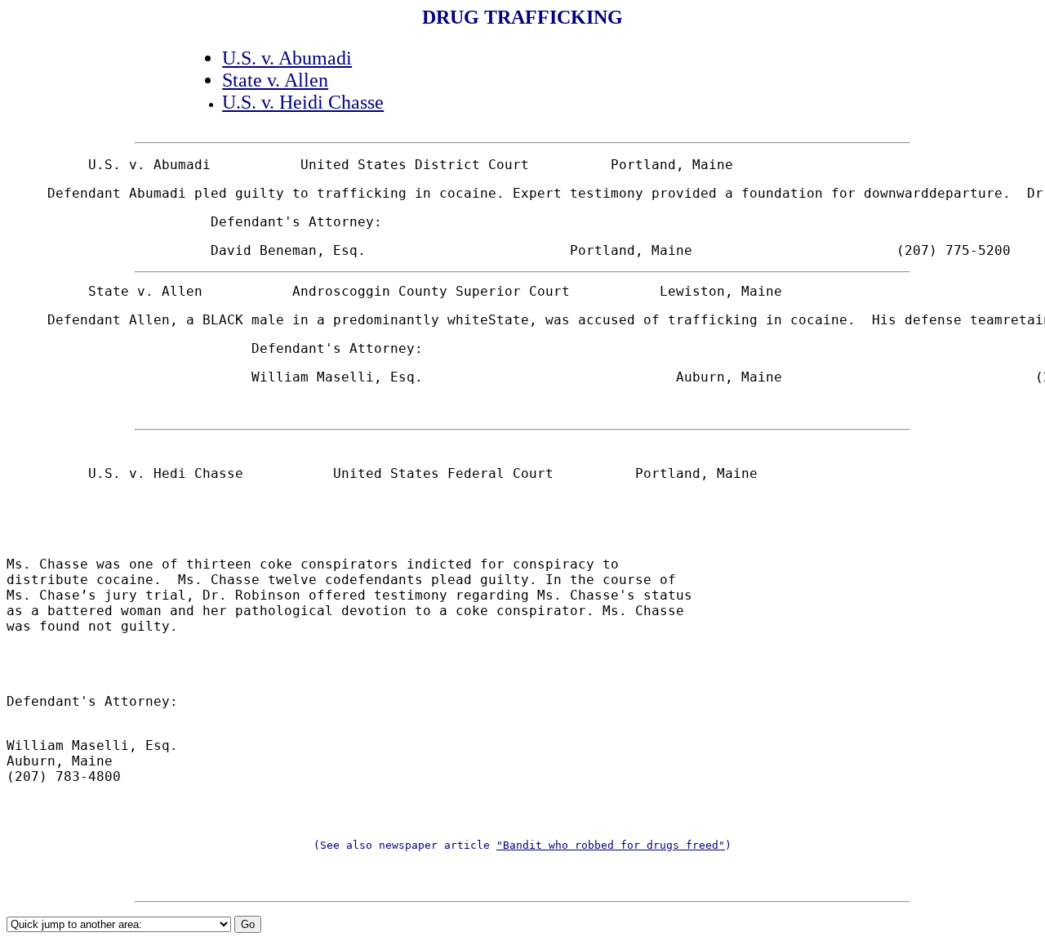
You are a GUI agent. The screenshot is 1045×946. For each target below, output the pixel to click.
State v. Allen (275, 80)
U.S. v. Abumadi (287, 58)
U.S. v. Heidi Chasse (303, 102)
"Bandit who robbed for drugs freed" (610, 845)
